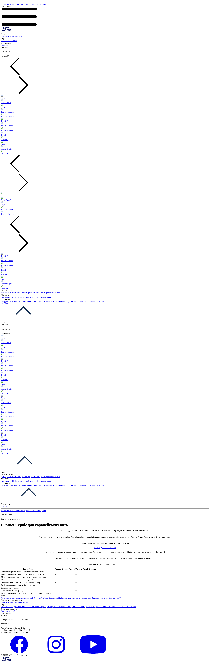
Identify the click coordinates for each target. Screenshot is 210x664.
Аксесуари (26, 302)
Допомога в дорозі (44, 297)
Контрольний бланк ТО (80, 302)
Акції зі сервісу (37, 302)
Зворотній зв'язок (8, 4)
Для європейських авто (11, 293)
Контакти (5, 45)
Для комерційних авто (30, 293)
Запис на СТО (115, 598)
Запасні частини (30, 297)
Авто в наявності (8, 598)
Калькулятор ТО (8, 297)
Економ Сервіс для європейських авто (17, 607)
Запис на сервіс (22, 4)
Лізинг (16, 611)
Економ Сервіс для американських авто (49, 607)
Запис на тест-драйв (37, 4)
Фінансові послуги (9, 41)
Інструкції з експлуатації (11, 302)
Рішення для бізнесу (22, 602)
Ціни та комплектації (25, 598)
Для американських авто (50, 293)
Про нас (4, 304)
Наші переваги (7, 602)
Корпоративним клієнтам (11, 36)
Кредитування (7, 611)
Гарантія (19, 297)
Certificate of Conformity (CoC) (57, 302)
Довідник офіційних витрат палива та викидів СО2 (70, 598)
